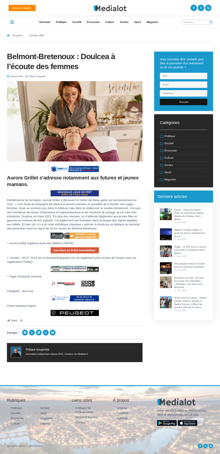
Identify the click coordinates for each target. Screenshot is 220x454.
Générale (44, 22)
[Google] (208, 8)
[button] (25, 332)
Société (76, 22)
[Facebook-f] (194, 8)
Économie (93, 22)
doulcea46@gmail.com (61, 257)
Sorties (124, 22)
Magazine (152, 22)
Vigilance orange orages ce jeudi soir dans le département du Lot (189, 232)
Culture (109, 22)
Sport (137, 22)
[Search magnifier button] (211, 22)
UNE (41, 35)
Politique (61, 22)
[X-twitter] (201, 8)
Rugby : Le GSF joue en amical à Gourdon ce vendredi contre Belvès (190, 249)
